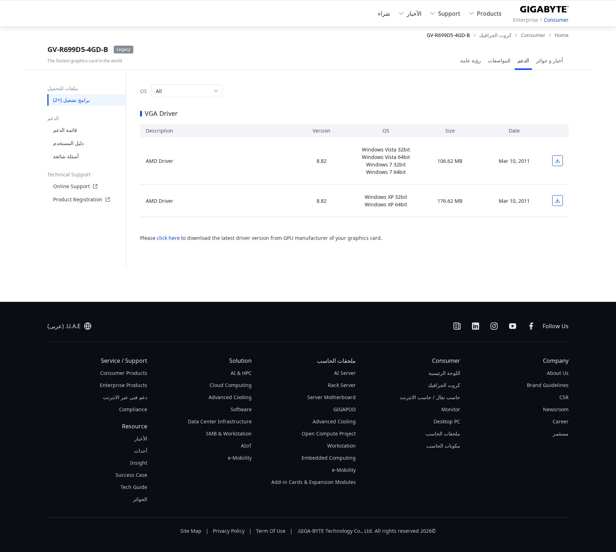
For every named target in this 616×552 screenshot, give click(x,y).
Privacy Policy (229, 530)
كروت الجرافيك (444, 385)
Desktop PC (446, 421)
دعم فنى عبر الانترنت (125, 397)
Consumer (556, 19)
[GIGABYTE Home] (543, 7)
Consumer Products (123, 373)
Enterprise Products (123, 385)
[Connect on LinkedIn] (475, 326)
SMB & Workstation (229, 433)
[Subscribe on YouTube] (512, 326)
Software (241, 409)
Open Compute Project (329, 433)
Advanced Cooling (334, 421)
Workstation (341, 445)
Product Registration (77, 199)
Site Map (190, 530)
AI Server (345, 373)
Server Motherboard (331, 397)
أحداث (140, 450)
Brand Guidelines (548, 385)
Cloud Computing (231, 385)
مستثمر (561, 433)
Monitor (450, 409)
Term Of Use (271, 530)
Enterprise (525, 19)
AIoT (246, 445)
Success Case (131, 474)
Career (561, 421)
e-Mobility (344, 469)
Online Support (71, 186)
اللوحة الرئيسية (444, 373)
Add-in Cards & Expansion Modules (313, 482)
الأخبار (140, 438)
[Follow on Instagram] (494, 326)
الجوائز (140, 499)
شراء (384, 13)
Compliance (133, 409)
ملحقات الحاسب (443, 433)
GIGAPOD (344, 409)
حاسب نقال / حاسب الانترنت (430, 397)
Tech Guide (133, 487)
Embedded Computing (329, 457)
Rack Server (342, 385)
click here (168, 237)
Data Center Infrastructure (220, 421)
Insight (138, 462)
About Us (558, 373)
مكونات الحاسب (443, 445)
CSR (564, 397)
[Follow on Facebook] (531, 326)
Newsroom (556, 409)
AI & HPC (241, 373)
